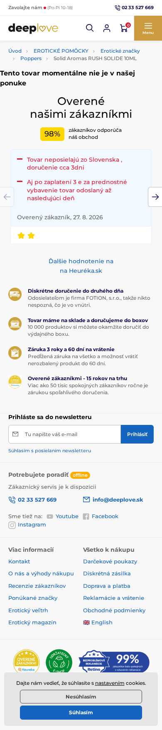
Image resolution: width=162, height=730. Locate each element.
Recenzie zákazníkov (37, 585)
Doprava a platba (106, 585)
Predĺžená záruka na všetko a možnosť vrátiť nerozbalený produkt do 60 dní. (83, 359)
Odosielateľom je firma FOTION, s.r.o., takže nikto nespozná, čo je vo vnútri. (89, 301)
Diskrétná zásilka (107, 573)
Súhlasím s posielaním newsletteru (49, 451)
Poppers (31, 58)
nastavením (110, 683)
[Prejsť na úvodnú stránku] (33, 28)
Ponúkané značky (32, 597)
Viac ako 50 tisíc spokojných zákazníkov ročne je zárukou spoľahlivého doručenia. (88, 388)
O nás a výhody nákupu (41, 573)
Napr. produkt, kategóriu (62, 49)
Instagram (32, 524)
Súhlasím (81, 712)
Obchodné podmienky (114, 610)
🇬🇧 (86, 622)
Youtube (67, 516)
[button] (90, 28)
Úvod (15, 51)
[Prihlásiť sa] (106, 28)
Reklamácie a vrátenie (113, 597)
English (102, 622)
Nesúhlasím (81, 697)
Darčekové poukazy (110, 561)
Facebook (105, 516)
